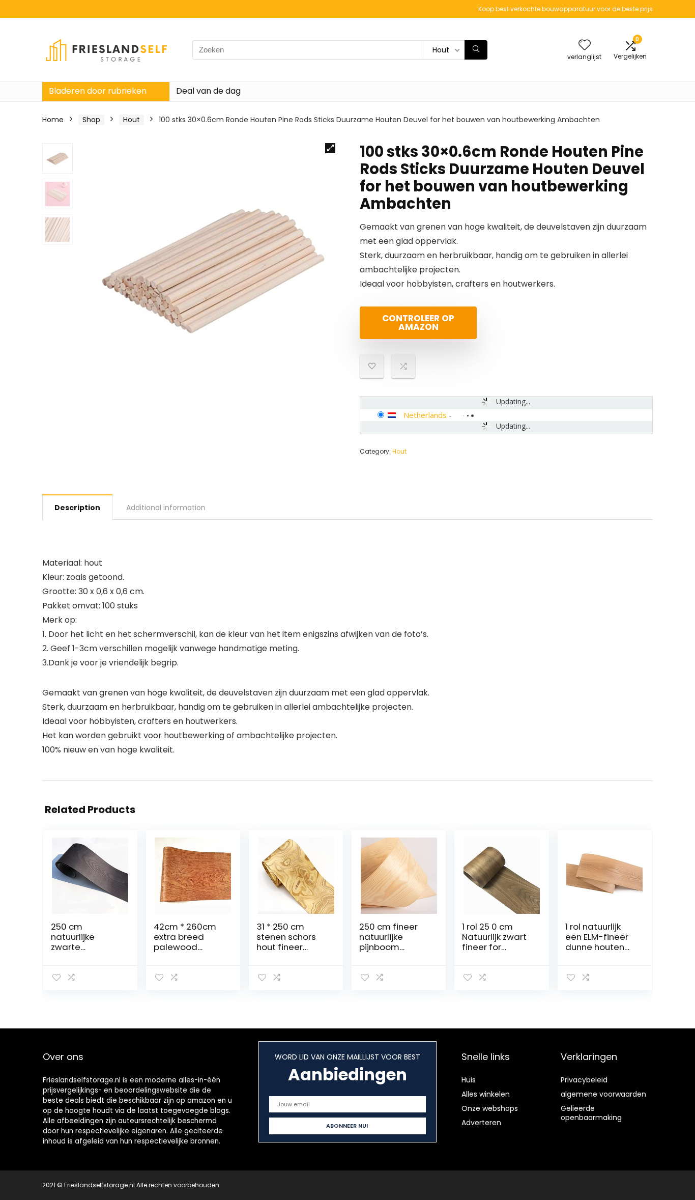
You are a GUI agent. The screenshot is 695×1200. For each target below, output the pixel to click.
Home (53, 120)
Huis (468, 1080)
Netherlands (425, 415)
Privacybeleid (584, 1080)
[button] (330, 148)
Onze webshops (489, 1108)
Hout (131, 120)
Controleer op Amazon (418, 322)
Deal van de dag (208, 91)
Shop (91, 120)
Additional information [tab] (166, 508)
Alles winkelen (485, 1094)
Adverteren (481, 1123)
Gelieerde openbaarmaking (591, 1113)
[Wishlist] (584, 45)
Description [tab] (77, 508)
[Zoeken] (476, 50)
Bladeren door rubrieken (98, 91)
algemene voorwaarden (603, 1094)
